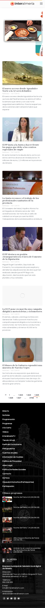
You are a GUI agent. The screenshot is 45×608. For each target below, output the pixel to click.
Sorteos (6, 478)
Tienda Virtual (8, 440)
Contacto (6, 474)
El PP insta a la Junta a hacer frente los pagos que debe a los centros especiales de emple (20, 147)
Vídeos (5, 432)
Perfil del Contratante (12, 444)
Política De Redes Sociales (14, 469)
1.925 (36, 395)
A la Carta (6, 428)
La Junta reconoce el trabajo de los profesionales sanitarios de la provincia (20, 200)
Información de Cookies (12, 457)
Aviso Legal (7, 465)
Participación (8, 486)
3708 (31, 398)
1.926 (10, 398)
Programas (7, 423)
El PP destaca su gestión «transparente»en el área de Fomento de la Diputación (22, 256)
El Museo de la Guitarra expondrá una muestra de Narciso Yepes (22, 366)
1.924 (28, 395)
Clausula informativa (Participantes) (18, 482)
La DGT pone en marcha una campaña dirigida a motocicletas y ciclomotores (22, 310)
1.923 (20, 395)
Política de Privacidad (11, 461)
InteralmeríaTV (8, 436)
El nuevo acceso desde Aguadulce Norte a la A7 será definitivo (20, 89)
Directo (5, 411)
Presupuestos (8, 449)
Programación (8, 419)
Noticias (5, 94)
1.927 (18, 398)
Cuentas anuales (10, 453)
